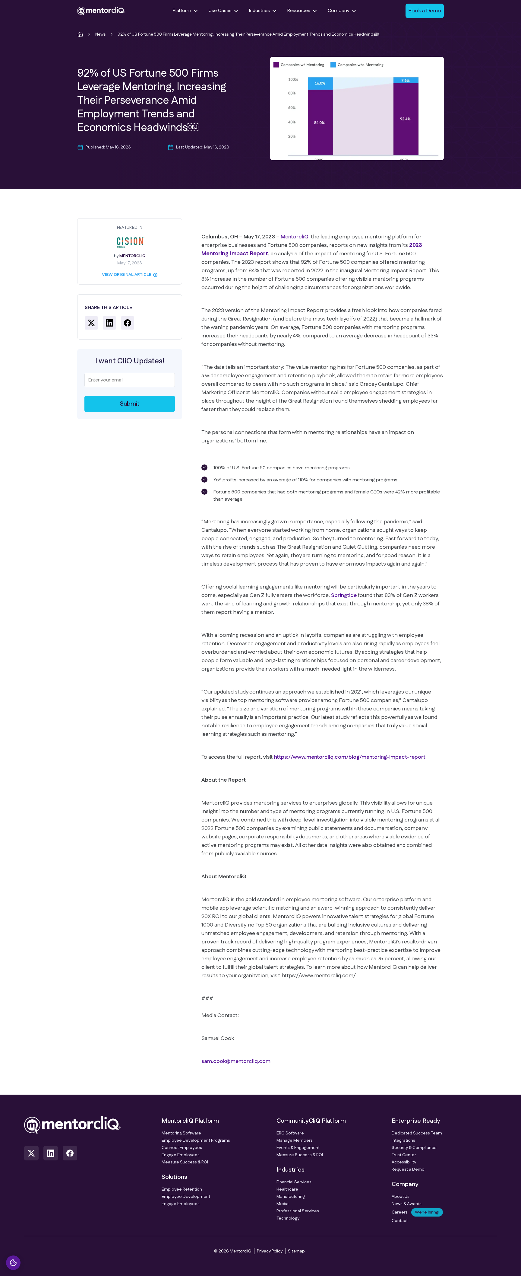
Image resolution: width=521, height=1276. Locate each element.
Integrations (403, 1140)
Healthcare (287, 1189)
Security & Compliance (414, 1148)
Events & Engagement (298, 1148)
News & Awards (407, 1204)
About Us (400, 1197)
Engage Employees (181, 1155)
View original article (126, 275)
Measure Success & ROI (185, 1162)
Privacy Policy (270, 1251)
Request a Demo (408, 1169)
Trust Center (404, 1155)
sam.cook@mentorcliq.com (235, 1061)
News (100, 34)
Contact (400, 1221)
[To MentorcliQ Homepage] (101, 11)
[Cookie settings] (13, 1262)
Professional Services (297, 1211)
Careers (415, 1212)
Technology (287, 1218)
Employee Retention (182, 1189)
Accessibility (404, 1162)
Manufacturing (290, 1197)
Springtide (344, 595)
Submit (130, 404)
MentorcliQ (294, 237)
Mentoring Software (181, 1133)
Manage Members (294, 1140)
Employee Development (186, 1197)
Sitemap (296, 1251)
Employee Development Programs (196, 1140)
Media (282, 1204)
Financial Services (293, 1182)
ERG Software (290, 1133)
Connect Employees (182, 1148)
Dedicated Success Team (417, 1133)
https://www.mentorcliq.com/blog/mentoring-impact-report (349, 757)
